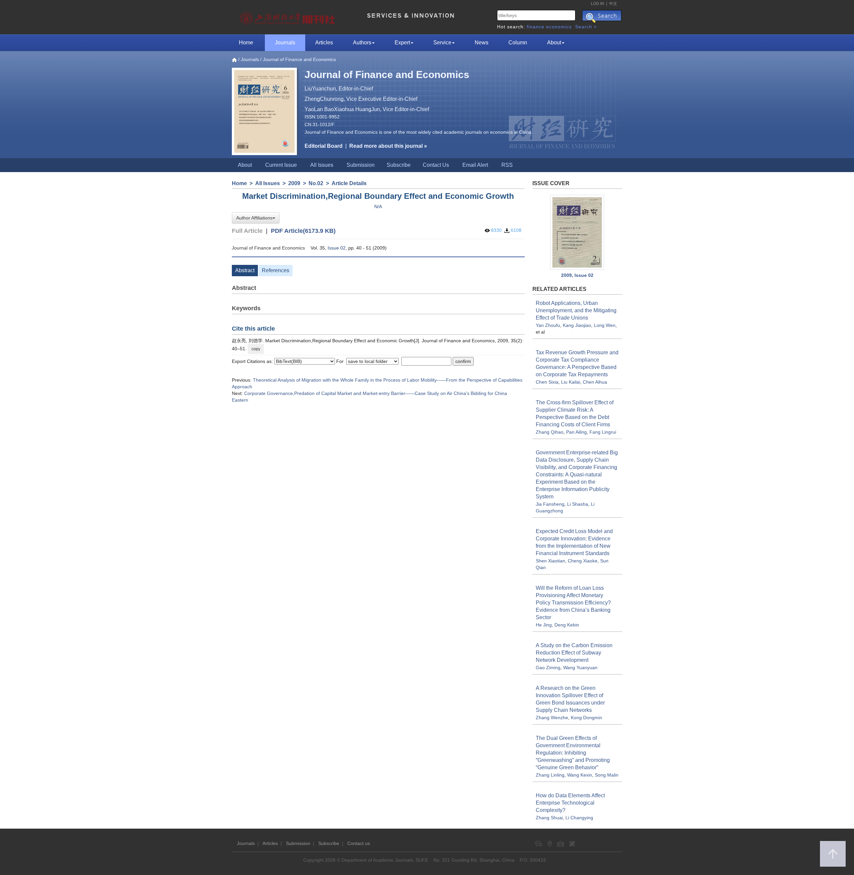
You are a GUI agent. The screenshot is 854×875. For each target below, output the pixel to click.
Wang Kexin (579, 775)
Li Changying (579, 817)
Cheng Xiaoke (582, 560)
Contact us (358, 843)
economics (559, 26)
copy (256, 349)
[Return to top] (833, 854)
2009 (294, 183)
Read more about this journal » (388, 146)
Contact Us (436, 165)
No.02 (316, 183)
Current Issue (281, 165)
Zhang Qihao (549, 432)
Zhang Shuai (549, 817)
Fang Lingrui (602, 432)
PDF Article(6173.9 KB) (303, 231)
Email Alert (475, 165)
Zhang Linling (550, 775)
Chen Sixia (547, 382)
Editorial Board (324, 146)
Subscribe (399, 165)
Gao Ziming (548, 667)
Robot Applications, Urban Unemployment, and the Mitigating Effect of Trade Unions (576, 310)
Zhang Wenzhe (552, 717)
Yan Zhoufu (548, 325)
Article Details (349, 183)
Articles (324, 42)
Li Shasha (577, 504)
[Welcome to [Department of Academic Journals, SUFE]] (288, 16)
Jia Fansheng (550, 504)
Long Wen (604, 325)
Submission (361, 165)
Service (442, 42)
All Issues (321, 165)
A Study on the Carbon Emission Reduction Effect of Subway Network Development (574, 652)
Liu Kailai (570, 382)
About (554, 42)
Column (517, 42)
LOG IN (597, 3)
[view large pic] (577, 232)
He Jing (544, 624)
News (481, 42)
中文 (613, 3)
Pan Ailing (576, 432)
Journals (285, 42)
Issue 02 (337, 248)
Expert (402, 42)
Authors (362, 42)
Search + (586, 26)
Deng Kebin (566, 624)
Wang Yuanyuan (580, 667)
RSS (507, 165)
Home (246, 42)
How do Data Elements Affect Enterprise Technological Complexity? (570, 803)
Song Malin (606, 775)
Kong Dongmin (586, 717)
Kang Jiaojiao (577, 325)
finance (535, 26)
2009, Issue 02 (577, 275)
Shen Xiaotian (550, 560)
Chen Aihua (595, 382)
